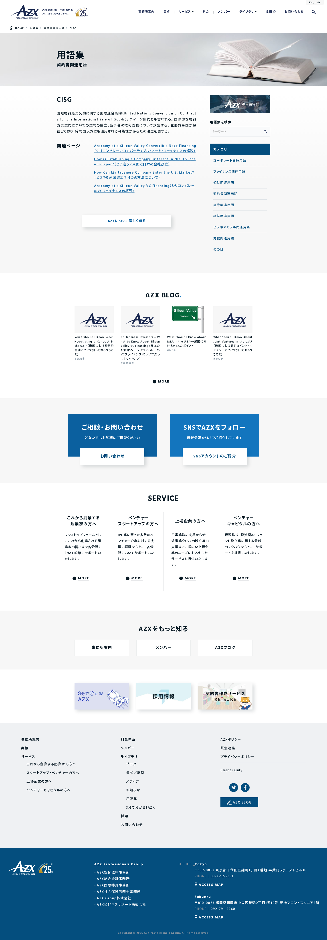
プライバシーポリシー (237, 757)
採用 (269, 12)
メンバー (224, 12)
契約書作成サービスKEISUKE (225, 696)
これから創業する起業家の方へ (51, 764)
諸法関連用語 (223, 216)
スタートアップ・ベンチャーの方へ (52, 773)
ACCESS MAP (211, 885)
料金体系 (128, 739)
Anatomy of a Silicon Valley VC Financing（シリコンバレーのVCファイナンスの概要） (144, 189)
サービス (185, 12)
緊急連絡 (227, 748)
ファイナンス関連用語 (229, 171)
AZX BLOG (242, 803)
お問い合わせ (294, 12)
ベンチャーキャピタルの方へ (48, 790)
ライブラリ (246, 12)
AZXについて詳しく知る (127, 221)
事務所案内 (146, 12)
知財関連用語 (223, 183)
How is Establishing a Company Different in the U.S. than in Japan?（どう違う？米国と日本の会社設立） (145, 162)
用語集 (131, 799)
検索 (313, 12)
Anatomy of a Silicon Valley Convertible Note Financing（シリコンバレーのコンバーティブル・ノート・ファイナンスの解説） (145, 149)
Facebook (245, 787)
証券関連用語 (223, 205)
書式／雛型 (135, 773)
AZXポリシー (230, 739)
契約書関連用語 (225, 194)
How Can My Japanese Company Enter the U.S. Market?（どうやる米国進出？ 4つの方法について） (144, 175)
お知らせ (133, 790)
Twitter (233, 787)
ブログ (131, 764)
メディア (132, 781)
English (314, 2)
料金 (206, 12)
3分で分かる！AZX (102, 696)
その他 (218, 249)
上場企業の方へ (39, 781)
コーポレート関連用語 (229, 160)
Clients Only (231, 770)
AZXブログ (225, 648)
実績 (167, 12)
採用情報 (163, 696)
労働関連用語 (223, 238)
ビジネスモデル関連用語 (231, 227)
